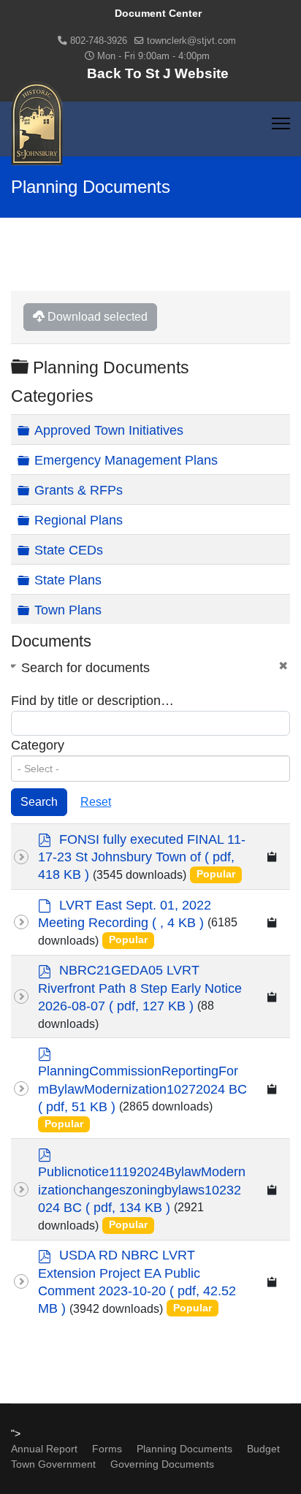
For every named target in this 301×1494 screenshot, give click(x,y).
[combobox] (150, 768)
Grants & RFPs (78, 490)
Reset (95, 802)
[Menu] (281, 123)
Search (39, 802)
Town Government (53, 1464)
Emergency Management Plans (126, 460)
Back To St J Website (158, 73)
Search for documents (85, 667)
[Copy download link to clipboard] (272, 856)
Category (37, 745)
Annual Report (44, 1449)
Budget (263, 1449)
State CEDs (68, 550)
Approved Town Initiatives (108, 430)
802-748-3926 (98, 41)
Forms (107, 1449)
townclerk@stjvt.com (191, 41)
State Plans (68, 580)
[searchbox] (150, 768)
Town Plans (68, 610)
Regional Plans (78, 520)
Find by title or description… (92, 700)
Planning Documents (184, 1449)
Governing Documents (162, 1464)
